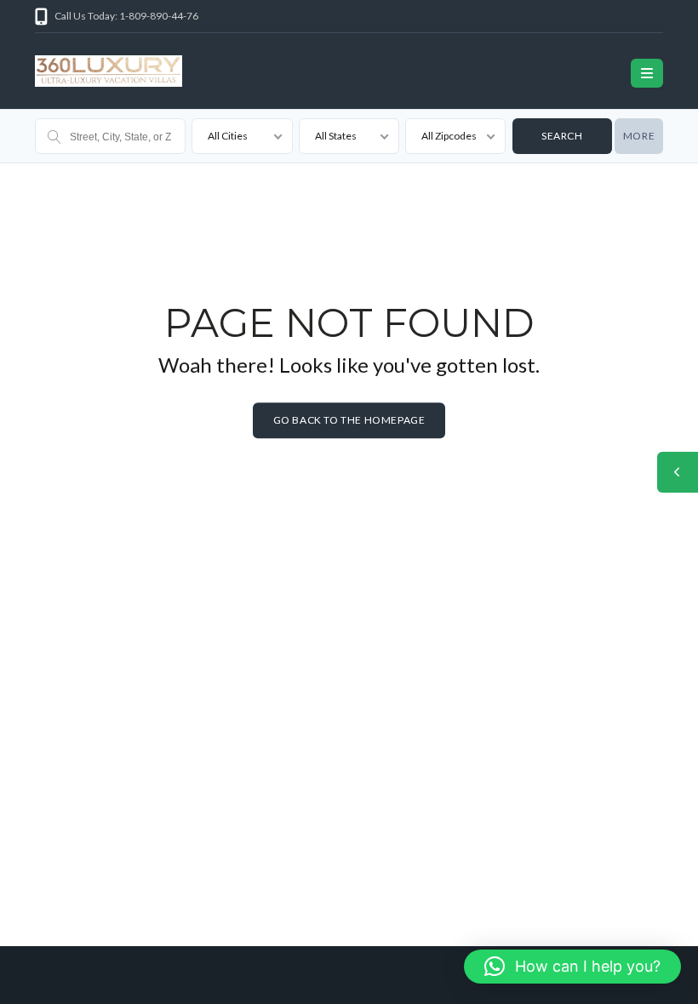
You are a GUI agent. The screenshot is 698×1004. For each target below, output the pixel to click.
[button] (572, 967)
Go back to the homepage (349, 420)
